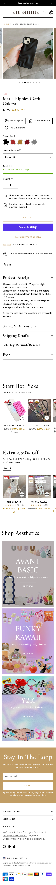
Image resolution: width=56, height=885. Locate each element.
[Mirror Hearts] (14, 486)
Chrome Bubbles (39, 502)
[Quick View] (22, 418)
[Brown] (13, 142)
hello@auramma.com (15, 835)
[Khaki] (20, 142)
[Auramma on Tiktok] (14, 847)
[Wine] (27, 142)
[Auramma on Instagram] (5, 847)
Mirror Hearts (14, 502)
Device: (12, 150)
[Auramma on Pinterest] (10, 847)
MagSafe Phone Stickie (14, 425)
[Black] (6, 142)
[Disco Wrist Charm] (39, 410)
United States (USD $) (16, 858)
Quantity (8, 179)
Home (6, 24)
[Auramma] (26, 12)
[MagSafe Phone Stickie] (14, 410)
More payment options (28, 237)
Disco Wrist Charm (39, 425)
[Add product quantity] (15, 185)
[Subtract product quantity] (6, 185)
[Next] (51, 3)
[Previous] (4, 3)
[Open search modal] (45, 12)
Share (9, 265)
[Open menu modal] (4, 12)
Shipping (7, 244)
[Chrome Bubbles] (39, 486)
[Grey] (34, 142)
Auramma (23, 863)
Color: (9, 136)
